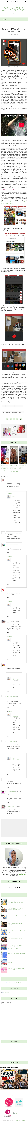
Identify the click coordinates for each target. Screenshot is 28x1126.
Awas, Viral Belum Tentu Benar (15, 938)
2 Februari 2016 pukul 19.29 (16, 499)
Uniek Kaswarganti (15, 497)
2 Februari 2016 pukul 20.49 (13, 697)
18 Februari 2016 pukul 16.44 (14, 792)
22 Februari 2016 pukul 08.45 (13, 807)
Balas (8, 489)
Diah (8, 621)
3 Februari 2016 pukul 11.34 (16, 608)
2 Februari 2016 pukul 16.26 (14, 534)
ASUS (14, 26)
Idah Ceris (9, 780)
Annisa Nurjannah (11, 589)
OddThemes (18, 1122)
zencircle (14, 412)
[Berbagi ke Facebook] (7, 419)
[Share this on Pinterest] (14, 419)
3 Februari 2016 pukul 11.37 (16, 761)
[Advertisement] (14, 1022)
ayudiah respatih (11, 741)
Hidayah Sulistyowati (12, 544)
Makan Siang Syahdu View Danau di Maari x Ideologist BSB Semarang (16, 901)
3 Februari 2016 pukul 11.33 (16, 563)
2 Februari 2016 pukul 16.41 (13, 545)
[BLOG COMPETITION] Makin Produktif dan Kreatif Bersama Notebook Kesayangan (15, 947)
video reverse (6, 412)
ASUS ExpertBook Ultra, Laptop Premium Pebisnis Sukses (15, 909)
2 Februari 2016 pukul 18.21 (13, 665)
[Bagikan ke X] (11, 419)
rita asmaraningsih (12, 696)
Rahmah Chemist (11, 533)
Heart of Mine (14, 9)
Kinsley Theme (20, 1120)
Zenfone (21, 412)
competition (19, 406)
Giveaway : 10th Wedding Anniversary (16, 953)
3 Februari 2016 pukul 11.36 (16, 681)
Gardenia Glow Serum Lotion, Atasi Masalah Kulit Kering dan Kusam (16, 969)
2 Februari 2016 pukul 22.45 (13, 742)
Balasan (10, 493)
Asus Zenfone (10, 406)
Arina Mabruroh (11, 791)
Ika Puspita (10, 479)
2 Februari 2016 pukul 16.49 (13, 590)
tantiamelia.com (11, 664)
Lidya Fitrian (10, 806)
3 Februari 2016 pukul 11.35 (16, 643)
